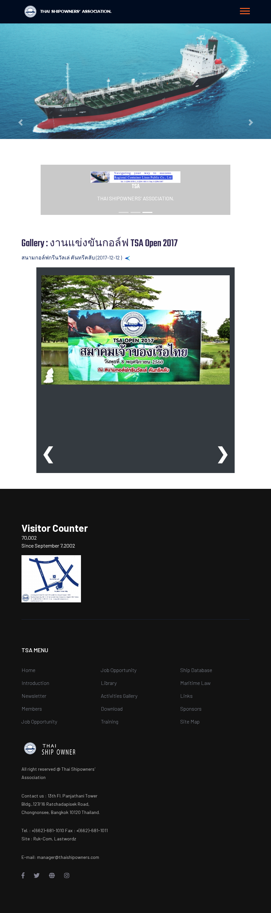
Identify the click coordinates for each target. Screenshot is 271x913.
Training (109, 721)
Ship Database (196, 670)
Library (109, 683)
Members (31, 708)
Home (28, 670)
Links (186, 696)
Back (136, 257)
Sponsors (191, 708)
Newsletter (33, 696)
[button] (244, 9)
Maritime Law (195, 683)
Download (112, 708)
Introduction (35, 683)
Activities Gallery (119, 696)
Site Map (190, 721)
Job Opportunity (39, 721)
